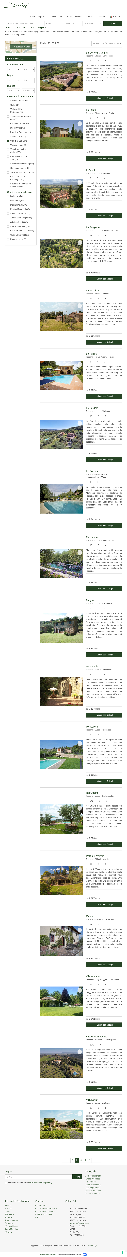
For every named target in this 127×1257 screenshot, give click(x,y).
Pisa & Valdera (11, 1220)
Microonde (17, 201)
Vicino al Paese (19, 101)
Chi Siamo (40, 1205)
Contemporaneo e (20, 168)
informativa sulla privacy (40, 1183)
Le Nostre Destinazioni (17, 1201)
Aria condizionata (93, 1176)
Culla (14, 105)
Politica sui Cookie (43, 1214)
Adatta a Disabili (19, 222)
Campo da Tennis (19, 124)
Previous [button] (42, 76)
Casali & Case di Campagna (17, 178)
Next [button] (80, 76)
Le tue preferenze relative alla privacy (69, 1254)
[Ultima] (98, 1160)
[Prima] (63, 1160)
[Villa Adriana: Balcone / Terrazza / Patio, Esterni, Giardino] (61, 1001)
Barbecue (16, 196)
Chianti (98, 56)
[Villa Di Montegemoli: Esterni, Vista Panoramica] (61, 1062)
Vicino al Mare (18, 136)
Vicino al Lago (18, 145)
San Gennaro (107, 603)
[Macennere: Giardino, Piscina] (61, 563)
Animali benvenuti (93, 1191)
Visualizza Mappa (21, 47)
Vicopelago (106, 730)
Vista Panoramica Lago (22, 164)
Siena (97, 294)
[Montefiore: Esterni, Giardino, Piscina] (61, 754)
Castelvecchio (108, 796)
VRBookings (92, 1245)
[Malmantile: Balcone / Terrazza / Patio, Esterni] (61, 691)
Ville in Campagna (18, 141)
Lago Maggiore (102, 979)
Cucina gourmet (92, 1188)
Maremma (99, 1040)
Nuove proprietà (92, 1194)
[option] (61, 76)
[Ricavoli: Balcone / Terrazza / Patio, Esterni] (61, 941)
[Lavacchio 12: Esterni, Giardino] (61, 316)
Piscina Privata (19, 205)
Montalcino (106, 294)
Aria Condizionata (20, 213)
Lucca (97, 173)
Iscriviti (77, 1177)
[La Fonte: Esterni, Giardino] (61, 134)
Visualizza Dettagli (104, 98)
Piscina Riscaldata (20, 209)
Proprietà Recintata (20, 132)
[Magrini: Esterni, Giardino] (61, 628)
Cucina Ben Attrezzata (22, 231)
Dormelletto (114, 979)
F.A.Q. (38, 1217)
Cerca (113, 23)
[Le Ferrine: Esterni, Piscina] (61, 375)
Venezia (8, 1232)
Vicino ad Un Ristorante (16, 110)
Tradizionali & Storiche (22, 172)
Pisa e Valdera (101, 113)
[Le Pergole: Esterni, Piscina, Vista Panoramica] (61, 434)
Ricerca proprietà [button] (38, 17)
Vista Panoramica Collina (18, 150)
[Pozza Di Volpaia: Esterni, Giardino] (61, 880)
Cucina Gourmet (19, 235)
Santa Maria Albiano (110, 230)
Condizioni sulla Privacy (46, 1208)
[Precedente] (68, 1160)
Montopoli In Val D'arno (97, 477)
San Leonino (108, 56)
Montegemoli (111, 1040)
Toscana (89, 56)
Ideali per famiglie (93, 1185)
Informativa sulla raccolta (48, 1254)
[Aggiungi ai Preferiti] (80, 65)
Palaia (111, 113)
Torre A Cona (108, 919)
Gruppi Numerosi (92, 1179)
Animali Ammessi (20, 226)
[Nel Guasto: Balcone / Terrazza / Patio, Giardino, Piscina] (61, 819)
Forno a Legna (18, 239)
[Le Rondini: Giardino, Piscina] (61, 499)
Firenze (98, 670)
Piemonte (90, 979)
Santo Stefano (107, 540)
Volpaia (106, 859)
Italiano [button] (116, 17)
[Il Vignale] (61, 193)
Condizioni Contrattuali (45, 1211)
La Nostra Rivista (74, 17)
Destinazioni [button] (56, 17)
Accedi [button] (102, 17)
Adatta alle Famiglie (21, 218)
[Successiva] (94, 1160)
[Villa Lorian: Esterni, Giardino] (61, 1124)
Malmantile (107, 670)
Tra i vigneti (90, 1182)
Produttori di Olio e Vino (18, 157)
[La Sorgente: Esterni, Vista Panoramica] (61, 253)
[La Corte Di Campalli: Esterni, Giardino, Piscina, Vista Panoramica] (61, 76)
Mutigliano (106, 173)
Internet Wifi (17, 128)
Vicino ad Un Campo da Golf (20, 117)
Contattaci (90, 17)
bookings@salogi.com (79, 1223)
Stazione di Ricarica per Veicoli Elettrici (20, 185)
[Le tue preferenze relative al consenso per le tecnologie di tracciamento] (122, 1252)
